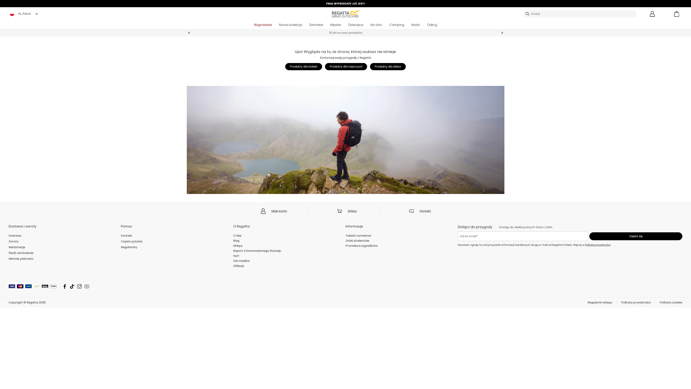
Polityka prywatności (598, 245)
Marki (415, 25)
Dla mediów (241, 261)
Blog (236, 241)
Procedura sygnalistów (362, 246)
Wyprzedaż (263, 25)
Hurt (236, 256)
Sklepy (352, 211)
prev (189, 33)
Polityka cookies (671, 302)
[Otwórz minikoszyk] (676, 14)
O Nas (237, 236)
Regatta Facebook (64, 286)
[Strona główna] (345, 14)
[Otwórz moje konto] (652, 14)
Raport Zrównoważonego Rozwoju (257, 251)
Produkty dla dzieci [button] (388, 66)
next (502, 33)
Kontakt (425, 211)
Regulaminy (129, 247)
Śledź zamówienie (21, 253)
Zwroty (14, 241)
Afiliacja (238, 266)
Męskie (335, 25)
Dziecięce (355, 25)
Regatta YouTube (87, 286)
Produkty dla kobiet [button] (303, 66)
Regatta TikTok (72, 286)
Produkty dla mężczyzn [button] (346, 66)
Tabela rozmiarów (358, 236)
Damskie (316, 25)
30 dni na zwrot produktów (345, 33)
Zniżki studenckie (357, 241)
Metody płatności (21, 259)
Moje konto (279, 211)
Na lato (376, 25)
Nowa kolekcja (290, 25)
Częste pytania (131, 241)
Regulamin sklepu (600, 302)
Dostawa (15, 236)
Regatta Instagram (79, 286)
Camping (396, 25)
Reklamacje (17, 247)
